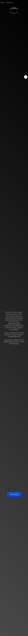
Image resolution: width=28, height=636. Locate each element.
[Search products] (26, 77)
